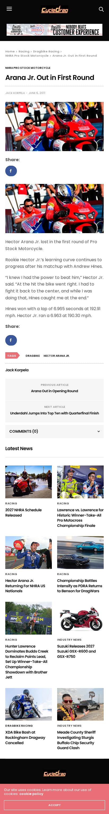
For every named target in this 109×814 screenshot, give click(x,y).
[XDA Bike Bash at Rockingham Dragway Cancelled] (28, 704)
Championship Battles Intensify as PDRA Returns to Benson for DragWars (79, 586)
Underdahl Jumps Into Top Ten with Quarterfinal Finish (54, 413)
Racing (11, 503)
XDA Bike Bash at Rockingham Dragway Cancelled (25, 737)
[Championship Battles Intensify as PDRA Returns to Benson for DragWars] (80, 552)
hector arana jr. (57, 356)
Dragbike (33, 356)
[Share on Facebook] (11, 171)
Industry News (69, 640)
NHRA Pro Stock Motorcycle (27, 68)
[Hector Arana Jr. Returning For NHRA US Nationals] (28, 552)
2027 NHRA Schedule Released (23, 512)
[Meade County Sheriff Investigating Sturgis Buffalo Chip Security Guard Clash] (80, 704)
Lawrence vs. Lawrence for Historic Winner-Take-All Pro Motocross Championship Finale (80, 517)
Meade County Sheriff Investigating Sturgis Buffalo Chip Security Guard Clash (76, 740)
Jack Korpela (15, 93)
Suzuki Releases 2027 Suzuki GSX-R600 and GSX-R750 (76, 651)
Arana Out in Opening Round (54, 391)
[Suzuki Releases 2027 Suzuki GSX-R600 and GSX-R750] (80, 618)
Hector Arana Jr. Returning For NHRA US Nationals (25, 586)
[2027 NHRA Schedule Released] (28, 481)
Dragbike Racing (19, 726)
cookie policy (31, 793)
